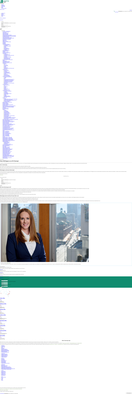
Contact (2, 7)
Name (2, 23)
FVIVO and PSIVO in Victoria (6, 125)
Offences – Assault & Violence (6, 131)
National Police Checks (6, 48)
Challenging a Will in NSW (4, 354)
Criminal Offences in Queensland (7, 93)
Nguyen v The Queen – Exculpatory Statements (9, 115)
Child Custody (3, 359)
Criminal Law (4, 63)
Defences (5, 46)
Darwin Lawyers (3, 375)
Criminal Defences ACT (6, 72)
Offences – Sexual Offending (6, 134)
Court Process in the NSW (5, 52)
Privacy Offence (4, 146)
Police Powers (5, 83)
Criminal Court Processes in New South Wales (9, 79)
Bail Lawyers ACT (6, 70)
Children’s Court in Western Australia (7, 41)
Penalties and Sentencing (5, 141)
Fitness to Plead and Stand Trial (7, 57)
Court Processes (6, 45)
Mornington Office (3, 320)
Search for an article (2, 9)
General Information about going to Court (7, 129)
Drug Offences (4, 107)
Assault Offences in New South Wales (7, 38)
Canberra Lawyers (3, 373)
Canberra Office (3, 314)
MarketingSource (3, 183)
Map (1, 305)
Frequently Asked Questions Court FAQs (7, 123)
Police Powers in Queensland (7, 96)
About (2, 376)
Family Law (2, 358)
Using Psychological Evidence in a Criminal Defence (10, 117)
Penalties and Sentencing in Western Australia (9, 68)
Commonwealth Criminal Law (6, 44)
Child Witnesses (6, 110)
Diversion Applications (5, 102)
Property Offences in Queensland (6, 147)
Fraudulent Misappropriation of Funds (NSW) (6, 367)
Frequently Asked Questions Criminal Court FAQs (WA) (9, 124)
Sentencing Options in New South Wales (7, 149)
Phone (2, 178)
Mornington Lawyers (3, 374)
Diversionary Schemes (5, 105)
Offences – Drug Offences (6, 132)
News (2, 379)
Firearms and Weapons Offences (6, 120)
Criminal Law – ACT (5, 69)
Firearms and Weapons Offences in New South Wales (8, 121)
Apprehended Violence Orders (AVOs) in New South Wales (9, 35)
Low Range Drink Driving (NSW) (5, 352)
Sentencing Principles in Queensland (7, 152)
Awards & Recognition (3, 8)
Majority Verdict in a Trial (7, 58)
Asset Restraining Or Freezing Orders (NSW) (9, 55)
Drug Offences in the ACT (6, 108)
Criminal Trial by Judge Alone (7, 56)
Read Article (1, 269)
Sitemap (2, 380)
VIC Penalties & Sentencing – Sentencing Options (8, 156)
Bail (4, 64)
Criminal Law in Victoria (5, 84)
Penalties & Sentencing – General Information (8, 138)
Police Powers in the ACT (7, 75)
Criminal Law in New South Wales (6, 76)
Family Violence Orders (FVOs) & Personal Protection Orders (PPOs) (10, 119)
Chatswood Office (3, 330)
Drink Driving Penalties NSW (4, 349)
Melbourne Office (3, 303)
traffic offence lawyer (51, 344)
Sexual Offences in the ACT (6, 154)
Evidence (5, 47)
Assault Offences (3, 346)
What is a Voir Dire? (6, 118)
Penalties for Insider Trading (4, 365)
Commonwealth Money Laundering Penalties (6, 369)
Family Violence (6, 67)
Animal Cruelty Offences (5, 33)
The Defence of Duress (6, 101)
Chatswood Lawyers (3, 371)
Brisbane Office (3, 309)
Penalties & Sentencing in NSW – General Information (9, 140)
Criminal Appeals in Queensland (6, 61)
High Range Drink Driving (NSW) (5, 350)
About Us (5, 77)
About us (2, 14)
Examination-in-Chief (6, 113)
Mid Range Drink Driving (4, 351)
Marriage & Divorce (3, 361)
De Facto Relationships (3, 360)
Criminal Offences (6, 65)
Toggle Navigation (2, 3)
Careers (2, 16)
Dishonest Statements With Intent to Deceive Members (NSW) (8, 368)
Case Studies (5, 71)
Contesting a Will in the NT (4, 356)
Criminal (4, 60)
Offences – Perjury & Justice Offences (7, 133)
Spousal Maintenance (3, 362)
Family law (2, 4)
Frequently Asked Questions (6, 122)
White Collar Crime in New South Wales (7, 157)
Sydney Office (2, 298)
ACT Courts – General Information (6, 31)
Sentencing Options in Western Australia (7, 151)
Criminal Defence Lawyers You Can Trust (7, 62)
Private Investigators (6, 116)
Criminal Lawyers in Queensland (6, 90)
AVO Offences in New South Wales (7, 39)
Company (2, 21)
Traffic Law (2, 348)
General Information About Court (6, 126)
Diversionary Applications (5, 103)
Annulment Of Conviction (7, 54)
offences (4, 130)
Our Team (2, 13)
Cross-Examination (6, 111)
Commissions (4, 42)
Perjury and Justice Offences (6, 145)
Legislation (5, 95)
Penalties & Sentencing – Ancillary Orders (7, 137)
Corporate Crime (3, 364)
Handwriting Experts (6, 114)
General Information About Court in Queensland (8, 128)
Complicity (4, 51)
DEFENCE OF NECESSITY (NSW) (8, 99)
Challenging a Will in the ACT (4, 355)
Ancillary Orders (5, 32)
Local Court (17, 163)
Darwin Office (2, 335)
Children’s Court (4, 40)
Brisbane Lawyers (3, 372)
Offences (5, 88)
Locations (2, 370)
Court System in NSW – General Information (8, 59)
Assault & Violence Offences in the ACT (7, 37)
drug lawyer (56, 344)
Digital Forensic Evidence (7, 112)
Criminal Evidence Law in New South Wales (9, 80)
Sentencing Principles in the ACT (6, 153)
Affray (2, 347)
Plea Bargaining (6, 143)
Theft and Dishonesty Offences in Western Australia (8, 155)
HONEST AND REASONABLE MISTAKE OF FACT (10, 100)
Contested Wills (3, 6)
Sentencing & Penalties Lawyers (6, 148)
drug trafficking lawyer (60, 344)
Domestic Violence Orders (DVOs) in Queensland (8, 106)
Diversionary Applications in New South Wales (8, 104)
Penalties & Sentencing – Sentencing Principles (8, 139)
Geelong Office (2, 325)
